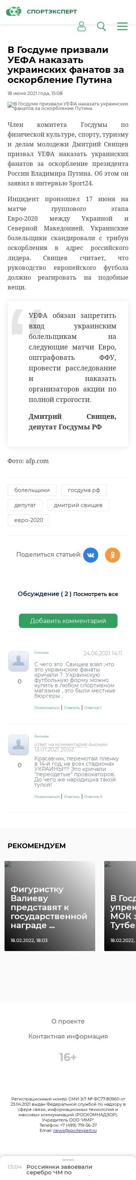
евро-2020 (28, 520)
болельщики (32, 490)
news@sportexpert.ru (75, 1130)
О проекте (68, 1021)
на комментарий (67, 744)
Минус (27, 681)
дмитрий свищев (78, 505)
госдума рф (84, 490)
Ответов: (92, 707)
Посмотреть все (95, 594)
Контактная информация (68, 1036)
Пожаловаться (46, 707)
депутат (25, 505)
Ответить (72, 707)
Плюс (11, 681)
